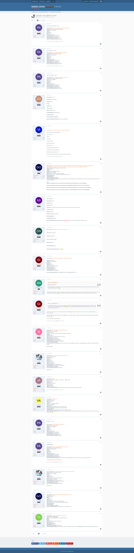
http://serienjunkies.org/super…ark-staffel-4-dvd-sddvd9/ (76, 166)
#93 (100, 353)
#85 (100, 125)
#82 (100, 48)
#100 (100, 513)
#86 (100, 163)
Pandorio (56, 41)
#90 (100, 279)
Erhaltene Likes (36, 175)
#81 (100, 23)
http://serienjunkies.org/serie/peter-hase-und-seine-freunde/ (63, 471)
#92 (100, 327)
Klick (52, 97)
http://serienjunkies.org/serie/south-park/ (59, 52)
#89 (100, 256)
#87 (100, 196)
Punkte (35, 35)
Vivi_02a (56, 156)
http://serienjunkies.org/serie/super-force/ (61, 494)
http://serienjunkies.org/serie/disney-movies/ (58, 515)
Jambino (56, 389)
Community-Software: (67, 551)
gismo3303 (57, 320)
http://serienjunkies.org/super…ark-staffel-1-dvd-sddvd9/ (61, 165)
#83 (100, 72)
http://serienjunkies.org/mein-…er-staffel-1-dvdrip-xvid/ (60, 130)
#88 (100, 227)
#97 (100, 442)
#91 (100, 300)
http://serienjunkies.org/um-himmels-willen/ (59, 330)
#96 (100, 419)
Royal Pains (54, 398)
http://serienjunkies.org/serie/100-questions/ (59, 229)
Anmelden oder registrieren (94, 1)
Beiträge (35, 36)
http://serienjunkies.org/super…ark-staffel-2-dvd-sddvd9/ (82, 165)
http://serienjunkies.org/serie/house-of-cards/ (59, 446)
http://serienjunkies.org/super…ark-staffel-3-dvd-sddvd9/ (56, 166)
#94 (100, 376)
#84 (100, 95)
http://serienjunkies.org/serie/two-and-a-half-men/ (60, 28)
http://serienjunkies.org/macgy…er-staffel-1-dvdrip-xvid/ (61, 258)
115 (42, 20)
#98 (100, 469)
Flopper (56, 462)
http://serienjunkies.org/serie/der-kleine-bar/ (59, 355)
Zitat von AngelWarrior (53, 282)
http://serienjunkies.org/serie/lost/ (57, 424)
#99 (100, 492)
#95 (100, 396)
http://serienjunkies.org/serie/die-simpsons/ (59, 77)
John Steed (38, 16)
